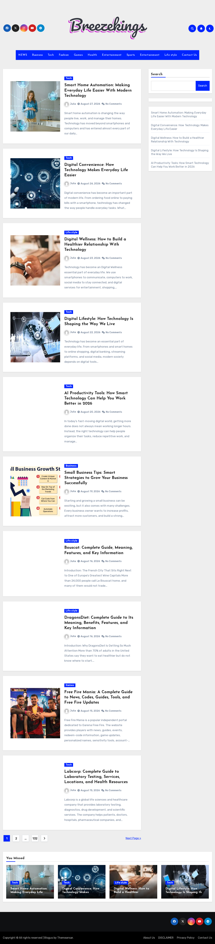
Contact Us (189, 55)
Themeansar (65, 937)
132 (34, 838)
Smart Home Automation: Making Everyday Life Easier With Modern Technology (98, 90)
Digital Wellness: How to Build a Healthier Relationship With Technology (95, 244)
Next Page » (133, 838)
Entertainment (112, 55)
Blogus (48, 937)
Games (78, 55)
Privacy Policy (186, 937)
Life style (170, 55)
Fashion (64, 55)
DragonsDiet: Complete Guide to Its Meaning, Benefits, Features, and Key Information (98, 623)
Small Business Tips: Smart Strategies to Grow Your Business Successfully (96, 478)
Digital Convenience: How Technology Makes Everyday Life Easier (96, 170)
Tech (51, 55)
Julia (73, 104)
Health (92, 55)
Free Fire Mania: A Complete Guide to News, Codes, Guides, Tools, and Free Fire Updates (98, 697)
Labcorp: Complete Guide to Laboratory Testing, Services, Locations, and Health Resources (96, 777)
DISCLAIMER (166, 937)
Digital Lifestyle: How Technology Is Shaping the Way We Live (184, 892)
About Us (149, 937)
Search (157, 74)
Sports (131, 55)
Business (37, 55)
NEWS (22, 55)
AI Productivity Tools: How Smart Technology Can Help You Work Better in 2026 (96, 398)
